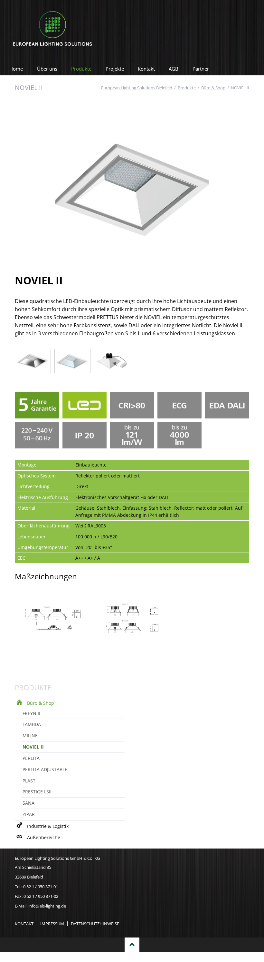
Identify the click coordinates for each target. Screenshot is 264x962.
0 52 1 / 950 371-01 (40, 886)
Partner (201, 68)
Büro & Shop (40, 703)
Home (16, 68)
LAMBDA (32, 724)
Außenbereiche (43, 837)
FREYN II (31, 713)
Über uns (47, 68)
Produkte (81, 68)
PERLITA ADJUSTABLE (45, 769)
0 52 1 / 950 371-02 (41, 896)
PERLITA (31, 758)
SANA (28, 803)
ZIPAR (29, 814)
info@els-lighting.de (47, 906)
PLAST (29, 781)
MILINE (30, 735)
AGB (173, 68)
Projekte (115, 68)
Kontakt (146, 68)
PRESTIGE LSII (37, 792)
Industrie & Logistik (48, 826)
